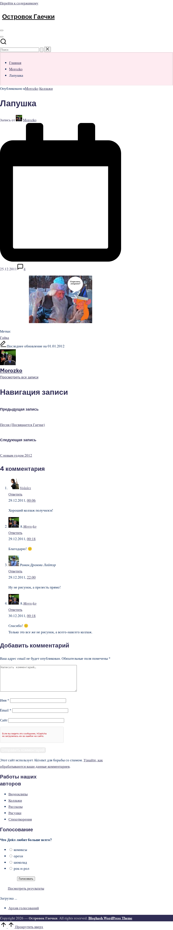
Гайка (4, 337)
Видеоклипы (18, 794)
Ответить (15, 494)
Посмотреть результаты (26, 888)
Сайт (3, 720)
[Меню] (1, 30)
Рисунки (14, 812)
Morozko (31, 88)
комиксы (20, 849)
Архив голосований (23, 907)
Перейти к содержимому (19, 3)
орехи (18, 856)
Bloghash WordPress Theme (110, 918)
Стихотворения (20, 819)
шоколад (20, 862)
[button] (41, 50)
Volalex (25, 487)
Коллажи (46, 88)
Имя (4, 700)
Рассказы (15, 806)
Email (5, 710)
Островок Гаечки (28, 16)
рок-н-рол (21, 868)
